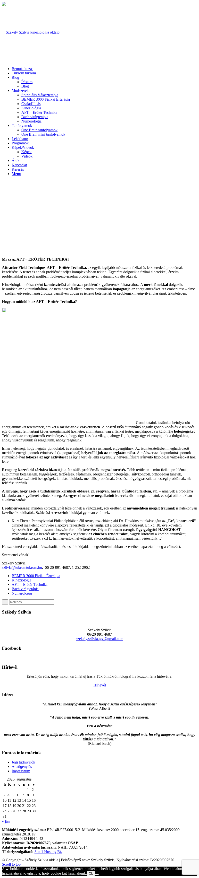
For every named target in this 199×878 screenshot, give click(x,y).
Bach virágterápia (25, 589)
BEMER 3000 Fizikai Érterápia (36, 576)
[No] (97, 874)
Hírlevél (99, 685)
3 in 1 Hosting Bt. (48, 852)
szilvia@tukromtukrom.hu (22, 567)
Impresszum (21, 771)
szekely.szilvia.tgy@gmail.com (99, 639)
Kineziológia (21, 580)
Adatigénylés (22, 766)
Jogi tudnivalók (23, 762)
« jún (6, 821)
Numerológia (22, 593)
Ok (91, 873)
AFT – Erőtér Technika (30, 584)
